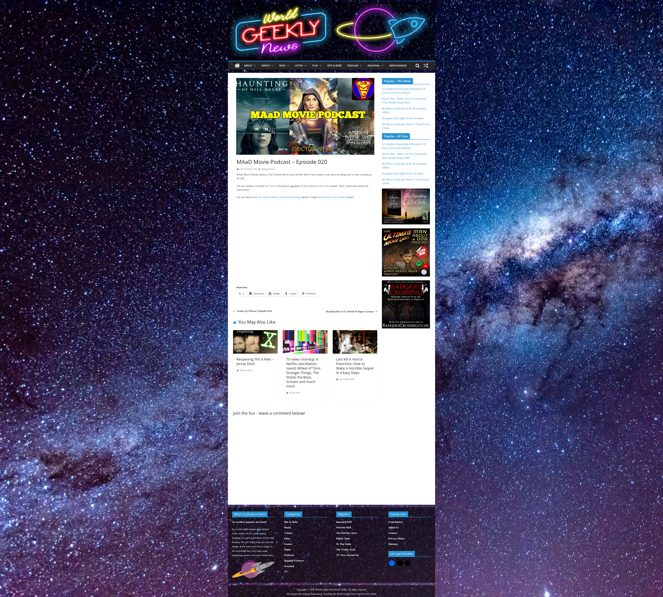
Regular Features (294, 560)
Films (287, 538)
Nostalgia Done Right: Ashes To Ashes (403, 118)
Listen (299, 65)
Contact (392, 533)
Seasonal (374, 65)
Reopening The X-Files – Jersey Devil (255, 361)
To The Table (343, 544)
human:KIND (344, 522)
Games (288, 544)
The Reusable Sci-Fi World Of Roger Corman (349, 311)
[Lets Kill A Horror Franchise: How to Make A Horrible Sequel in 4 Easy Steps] (355, 332)
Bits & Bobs (334, 65)
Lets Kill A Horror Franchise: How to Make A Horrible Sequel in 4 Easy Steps (355, 366)
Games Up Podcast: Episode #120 (254, 311)
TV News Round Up (347, 555)
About (248, 65)
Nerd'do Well (343, 527)
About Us (393, 527)
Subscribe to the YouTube (332, 197)
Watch (266, 65)
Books (287, 527)
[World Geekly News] (331, 3)
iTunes (271, 186)
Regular (352, 65)
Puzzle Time (343, 538)
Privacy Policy (396, 538)
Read (282, 65)
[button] (254, 65)
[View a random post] (426, 65)
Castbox (320, 186)
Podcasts (289, 555)
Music (287, 549)
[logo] (253, 562)
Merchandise (398, 65)
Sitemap (392, 544)
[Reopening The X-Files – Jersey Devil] (255, 332)
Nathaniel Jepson (268, 169)
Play (315, 65)
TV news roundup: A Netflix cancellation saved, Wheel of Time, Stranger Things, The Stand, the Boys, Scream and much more (303, 372)
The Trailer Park (345, 549)
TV (286, 571)
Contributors (395, 522)
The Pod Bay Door (346, 533)
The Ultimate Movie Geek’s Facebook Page (279, 197)
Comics (288, 533)
